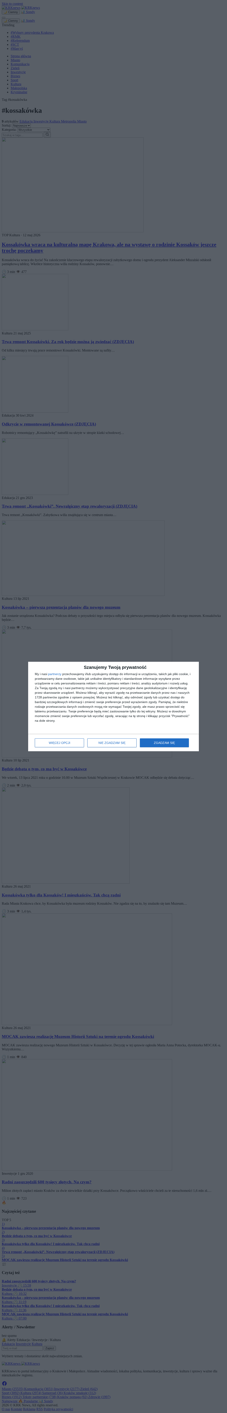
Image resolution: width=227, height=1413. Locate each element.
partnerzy (54, 674)
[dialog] (113, 706)
